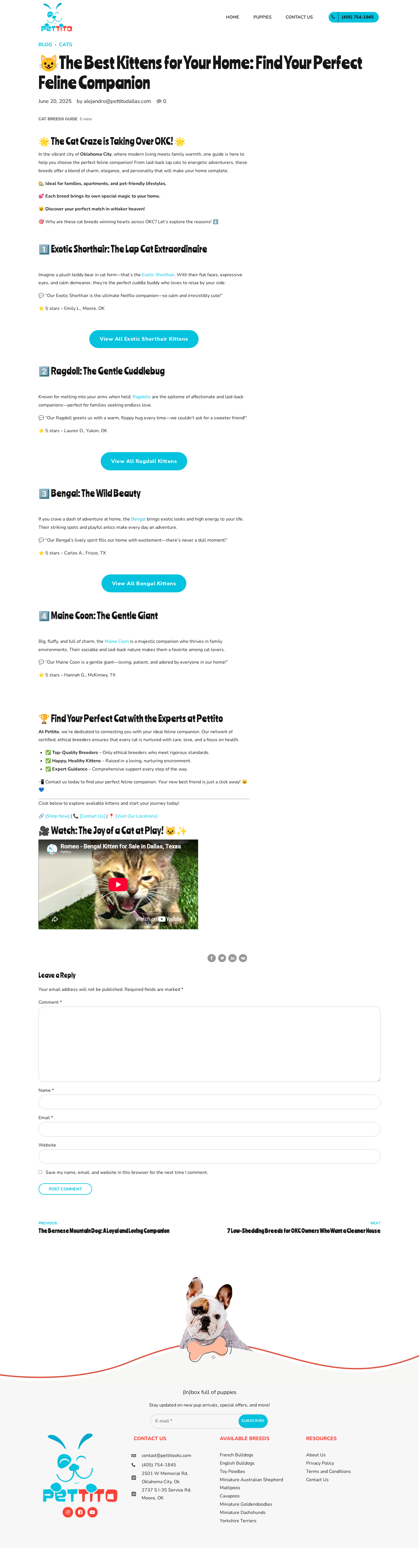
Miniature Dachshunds (243, 1512)
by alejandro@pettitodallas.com (114, 101)
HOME (232, 17)
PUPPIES (262, 17)
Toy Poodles (232, 1471)
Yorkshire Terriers (238, 1521)
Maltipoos (230, 1488)
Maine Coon (117, 641)
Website (47, 1145)
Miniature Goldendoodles (246, 1504)
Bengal (138, 519)
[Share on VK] (243, 958)
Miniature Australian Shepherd (251, 1480)
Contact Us (317, 1480)
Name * (46, 1090)
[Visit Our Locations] (136, 816)
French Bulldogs (236, 1455)
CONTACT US (299, 17)
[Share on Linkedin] (232, 958)
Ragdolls (142, 397)
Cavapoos (230, 1496)
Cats (65, 44)
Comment (50, 1002)
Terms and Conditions (328, 1471)
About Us (316, 1455)
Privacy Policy (320, 1463)
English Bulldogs (237, 1463)
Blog (45, 44)
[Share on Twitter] (222, 958)
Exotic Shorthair (158, 275)
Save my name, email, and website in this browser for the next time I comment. (127, 1172)
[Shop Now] (57, 816)
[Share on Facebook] (212, 958)
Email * (45, 1118)
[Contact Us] (92, 816)
